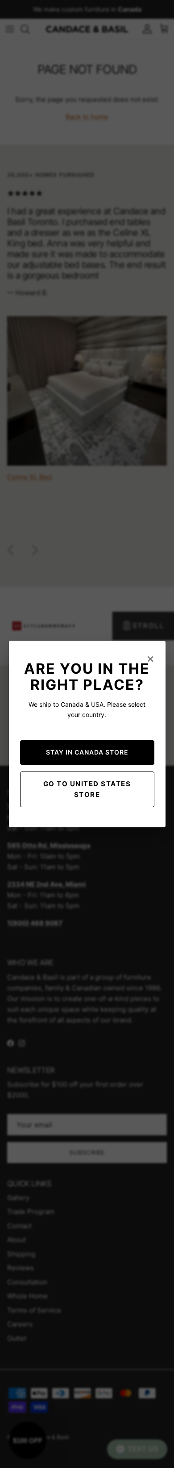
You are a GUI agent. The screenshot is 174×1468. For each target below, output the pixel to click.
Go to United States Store (87, 789)
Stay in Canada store (87, 752)
